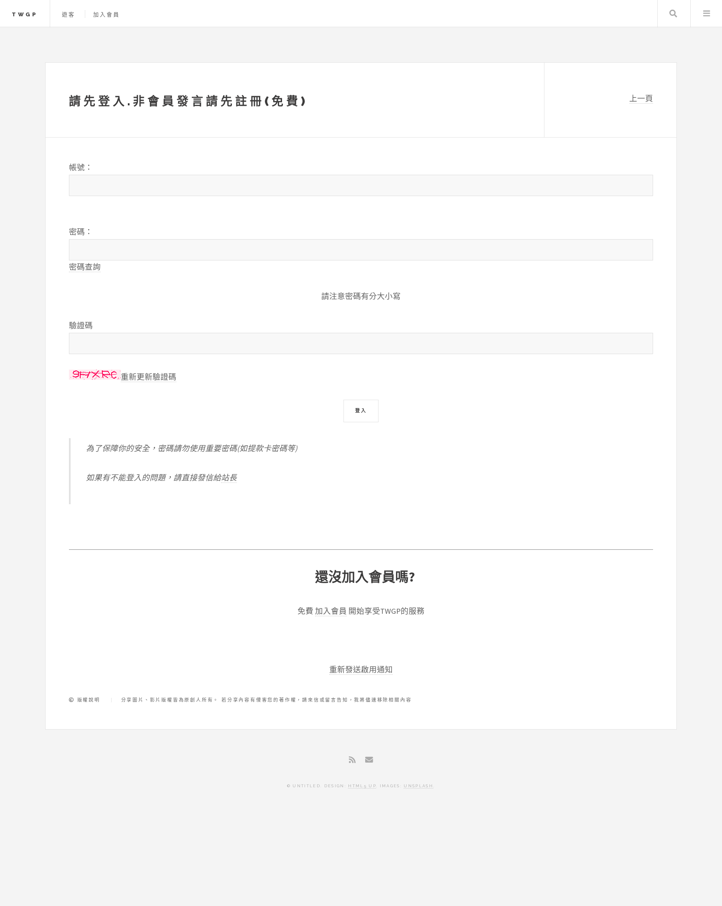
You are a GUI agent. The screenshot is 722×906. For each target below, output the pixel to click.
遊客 (69, 14)
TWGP (25, 14)
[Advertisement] (361, 867)
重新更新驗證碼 (148, 377)
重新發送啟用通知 (361, 669)
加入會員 (106, 14)
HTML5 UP (362, 785)
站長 (229, 477)
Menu (706, 13)
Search (673, 13)
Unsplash (418, 785)
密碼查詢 (85, 267)
